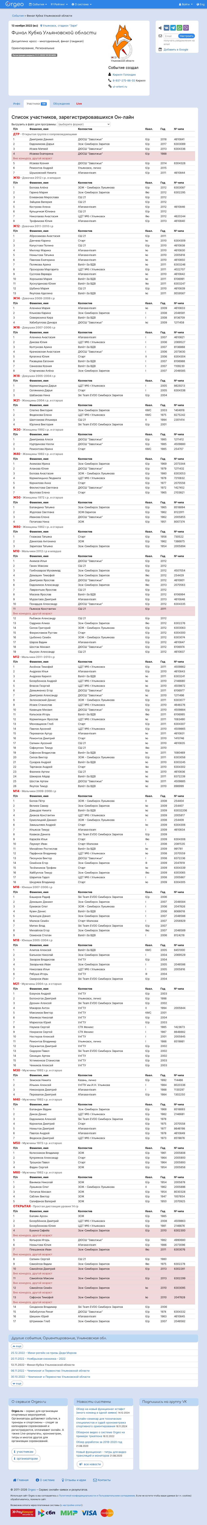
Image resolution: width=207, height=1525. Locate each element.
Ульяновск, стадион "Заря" (59, 25)
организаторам (26, 1458)
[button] (186, 4)
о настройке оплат (71, 1505)
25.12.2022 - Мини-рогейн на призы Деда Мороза (43, 1352)
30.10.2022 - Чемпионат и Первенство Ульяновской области (50, 1376)
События (38, 4)
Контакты (104, 1480)
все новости (91, 1464)
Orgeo (32, 1489)
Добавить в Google (176, 49)
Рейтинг (60, 4)
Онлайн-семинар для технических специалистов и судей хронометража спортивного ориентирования (101, 1422)
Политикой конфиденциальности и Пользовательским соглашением (97, 1495)
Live (79, 103)
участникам (24, 1451)
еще (18, 1346)
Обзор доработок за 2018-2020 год (99, 1442)
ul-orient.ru (120, 86)
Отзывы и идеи (75, 1480)
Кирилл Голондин (124, 74)
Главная (22, 1480)
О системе (82, 4)
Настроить (186, 35)
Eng (202, 4)
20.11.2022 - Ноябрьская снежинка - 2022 (38, 1358)
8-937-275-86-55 (124, 80)
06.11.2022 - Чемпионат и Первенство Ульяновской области (50, 1370)
